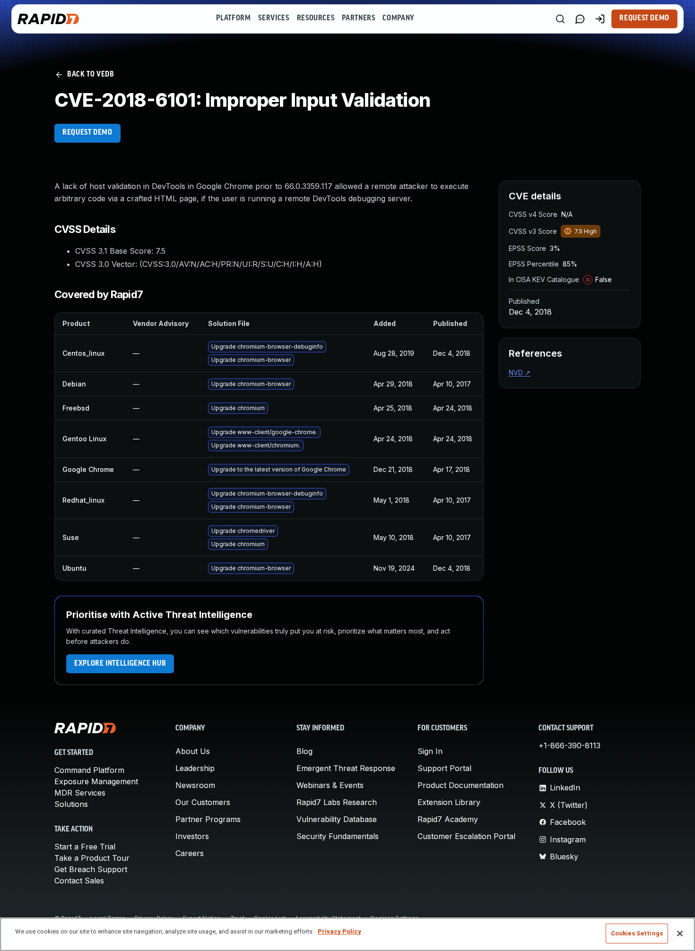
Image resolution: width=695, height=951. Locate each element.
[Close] (679, 933)
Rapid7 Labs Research (336, 802)
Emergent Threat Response (345, 768)
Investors (192, 836)
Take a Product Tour (92, 858)
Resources (316, 18)
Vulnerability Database (336, 819)
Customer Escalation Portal (466, 836)
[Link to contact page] (580, 18)
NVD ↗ (519, 372)
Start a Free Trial (84, 846)
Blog (304, 751)
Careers (189, 853)
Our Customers (202, 802)
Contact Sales (79, 880)
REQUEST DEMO (87, 133)
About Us (192, 751)
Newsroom (195, 785)
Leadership (195, 768)
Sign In (430, 751)
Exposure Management (96, 781)
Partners (358, 18)
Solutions (71, 804)
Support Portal (444, 768)
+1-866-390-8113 (569, 745)
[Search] (560, 18)
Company (398, 18)
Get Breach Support (90, 869)
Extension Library (448, 802)
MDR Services (79, 792)
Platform (233, 18)
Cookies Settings (637, 933)
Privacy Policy (339, 931)
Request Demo (644, 18)
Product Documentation (460, 785)
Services (273, 18)
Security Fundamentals (337, 836)
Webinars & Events (330, 785)
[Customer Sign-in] (599, 18)
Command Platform (89, 770)
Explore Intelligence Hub (120, 664)
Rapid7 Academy (447, 819)
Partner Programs (208, 819)
